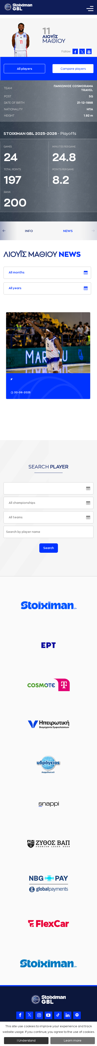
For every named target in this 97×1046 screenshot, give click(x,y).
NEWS (68, 230)
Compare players (73, 68)
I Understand (26, 1040)
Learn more (72, 1040)
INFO (29, 230)
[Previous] (9, 230)
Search (48, 548)
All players (24, 68)
